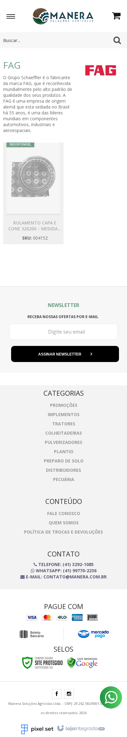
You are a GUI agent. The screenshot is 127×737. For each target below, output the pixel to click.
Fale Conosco (63, 513)
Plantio (63, 451)
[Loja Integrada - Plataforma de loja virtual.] (80, 729)
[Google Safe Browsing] (82, 662)
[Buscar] (117, 40)
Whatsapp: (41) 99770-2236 (65, 570)
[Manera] (63, 15)
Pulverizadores (63, 442)
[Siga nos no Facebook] (56, 694)
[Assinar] (65, 354)
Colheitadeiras (63, 433)
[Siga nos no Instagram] (69, 694)
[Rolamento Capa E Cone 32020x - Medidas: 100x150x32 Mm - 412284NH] (33, 193)
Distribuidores (63, 470)
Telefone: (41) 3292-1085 (65, 564)
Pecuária (63, 479)
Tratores (63, 424)
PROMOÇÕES (63, 405)
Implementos (64, 414)
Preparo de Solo (64, 461)
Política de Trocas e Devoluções (63, 532)
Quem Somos (64, 523)
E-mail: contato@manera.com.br (66, 577)
